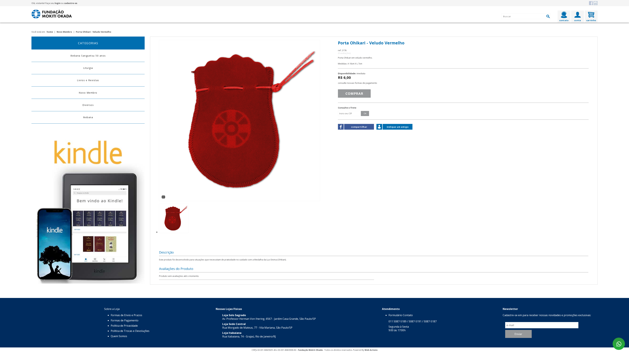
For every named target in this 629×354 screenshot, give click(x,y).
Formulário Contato (401, 315)
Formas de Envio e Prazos (126, 315)
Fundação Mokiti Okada (310, 350)
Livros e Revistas (88, 80)
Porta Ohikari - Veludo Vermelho (93, 31)
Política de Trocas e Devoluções (130, 331)
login (57, 3)
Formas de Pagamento (124, 320)
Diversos (88, 105)
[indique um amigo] (379, 128)
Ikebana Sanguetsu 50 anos (88, 55)
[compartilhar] (341, 128)
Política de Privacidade (124, 325)
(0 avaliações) (344, 53)
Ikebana (88, 117)
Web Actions (371, 350)
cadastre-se (70, 3)
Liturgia (88, 67)
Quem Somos (119, 336)
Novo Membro (64, 31)
